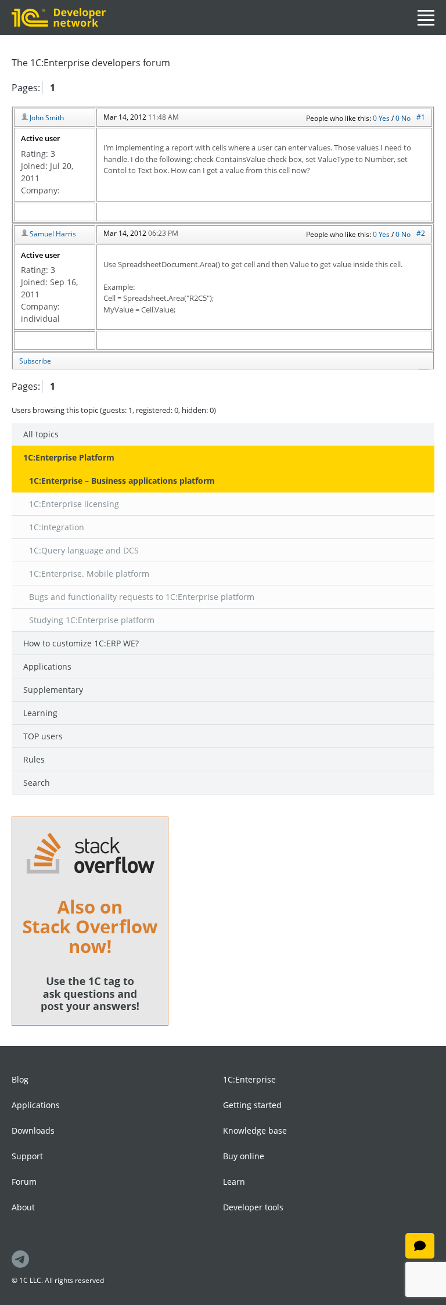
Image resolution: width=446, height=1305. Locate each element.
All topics (41, 434)
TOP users (43, 736)
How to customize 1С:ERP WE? (81, 643)
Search (36, 782)
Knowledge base (255, 1130)
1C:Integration (56, 527)
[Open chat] (419, 1246)
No (406, 118)
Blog (20, 1079)
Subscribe (35, 361)
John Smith (47, 118)
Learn (234, 1181)
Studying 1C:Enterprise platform (91, 619)
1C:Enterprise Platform (68, 457)
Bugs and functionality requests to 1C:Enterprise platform (141, 596)
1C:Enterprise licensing (74, 503)
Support (27, 1156)
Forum (24, 1181)
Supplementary (53, 689)
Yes (385, 118)
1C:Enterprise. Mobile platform (89, 573)
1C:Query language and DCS (84, 550)
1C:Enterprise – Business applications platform (122, 480)
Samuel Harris (53, 234)
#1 (420, 117)
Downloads (33, 1130)
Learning (40, 712)
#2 (420, 233)
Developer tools (253, 1207)
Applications (47, 666)
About (23, 1207)
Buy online (243, 1156)
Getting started (252, 1104)
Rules (34, 759)
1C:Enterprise (249, 1079)
